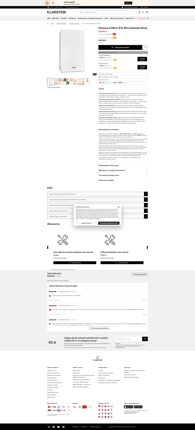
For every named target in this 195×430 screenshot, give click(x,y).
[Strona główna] (49, 23)
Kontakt (146, 7)
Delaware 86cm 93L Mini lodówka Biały (91, 23)
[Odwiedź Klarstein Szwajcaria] (105, 406)
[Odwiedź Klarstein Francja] (108, 406)
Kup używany (104, 63)
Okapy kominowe (52, 380)
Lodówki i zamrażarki (61, 23)
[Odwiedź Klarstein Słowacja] (105, 410)
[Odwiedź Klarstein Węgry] (111, 410)
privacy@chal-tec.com (120, 347)
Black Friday (76, 370)
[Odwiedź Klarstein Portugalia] (105, 417)
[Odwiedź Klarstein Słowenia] (108, 417)
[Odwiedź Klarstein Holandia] (102, 417)
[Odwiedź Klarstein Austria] (102, 406)
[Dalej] (150, 18)
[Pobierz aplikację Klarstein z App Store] (128, 406)
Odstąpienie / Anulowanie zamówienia (109, 380)
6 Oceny (100, 42)
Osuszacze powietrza (53, 373)
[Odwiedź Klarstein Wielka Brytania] (102, 410)
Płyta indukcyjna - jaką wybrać (81, 384)
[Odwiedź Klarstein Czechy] (108, 410)
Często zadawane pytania (130, 7)
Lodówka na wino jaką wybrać (81, 379)
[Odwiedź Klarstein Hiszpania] (99, 410)
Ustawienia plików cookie (131, 377)
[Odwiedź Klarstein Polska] (99, 413)
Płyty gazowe (51, 397)
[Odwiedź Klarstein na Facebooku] (53, 427)
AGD (52, 23)
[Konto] (139, 12)
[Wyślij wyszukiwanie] (81, 12)
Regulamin (84, 426)
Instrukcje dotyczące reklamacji (107, 382)
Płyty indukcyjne (51, 395)
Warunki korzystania (128, 413)
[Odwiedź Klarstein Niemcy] (99, 406)
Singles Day (76, 373)
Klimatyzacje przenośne (54, 375)
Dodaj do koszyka (122, 47)
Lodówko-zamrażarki (74, 23)
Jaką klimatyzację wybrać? (81, 387)
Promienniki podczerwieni (54, 382)
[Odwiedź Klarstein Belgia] (99, 417)
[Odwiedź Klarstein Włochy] (111, 406)
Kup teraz (128, 3)
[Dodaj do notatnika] (145, 47)
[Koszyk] (147, 12)
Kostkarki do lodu (52, 385)
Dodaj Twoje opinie (140, 274)
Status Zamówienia (104, 375)
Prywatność (117, 343)
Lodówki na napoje (52, 387)
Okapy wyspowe (52, 378)
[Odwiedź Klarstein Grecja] (111, 417)
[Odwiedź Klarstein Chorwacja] (102, 413)
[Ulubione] (143, 12)
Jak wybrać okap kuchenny (81, 382)
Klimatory (50, 390)
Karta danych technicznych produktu (105, 37)
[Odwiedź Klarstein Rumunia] (105, 413)
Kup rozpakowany (105, 55)
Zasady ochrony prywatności (131, 411)
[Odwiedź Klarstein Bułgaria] (108, 413)
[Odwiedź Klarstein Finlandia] (111, 413)
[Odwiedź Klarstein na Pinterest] (63, 427)
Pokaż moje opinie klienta (99, 328)
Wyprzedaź (142, 18)
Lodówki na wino (52, 370)
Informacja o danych (130, 375)
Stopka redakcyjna (95, 426)
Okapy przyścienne (52, 392)
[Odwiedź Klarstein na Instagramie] (48, 427)
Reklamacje (101, 378)
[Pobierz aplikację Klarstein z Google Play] (138, 406)
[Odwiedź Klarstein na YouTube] (58, 427)
